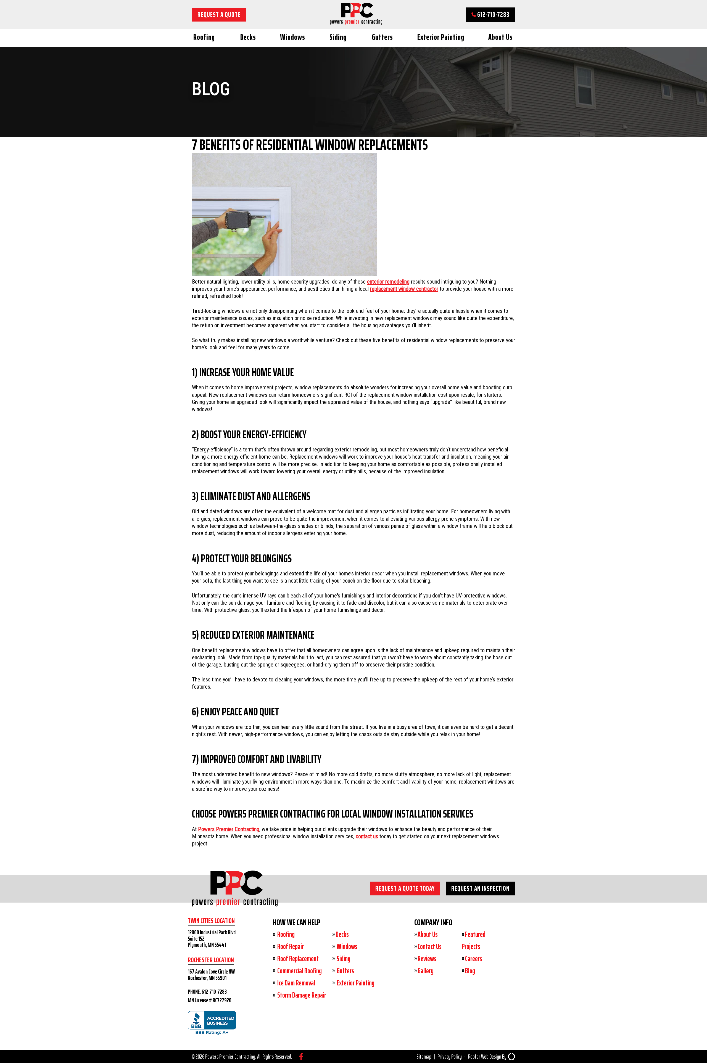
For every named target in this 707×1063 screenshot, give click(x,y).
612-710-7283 (493, 14)
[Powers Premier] (235, 899)
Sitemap (423, 1056)
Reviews (427, 958)
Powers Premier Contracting (228, 829)
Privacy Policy (449, 1056)
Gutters (382, 37)
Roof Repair (290, 946)
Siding (338, 37)
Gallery (426, 970)
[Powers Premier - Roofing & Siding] (356, 22)
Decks (248, 37)
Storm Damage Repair (301, 995)
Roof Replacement (297, 958)
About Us (500, 37)
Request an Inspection (480, 888)
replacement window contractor (404, 288)
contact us (367, 836)
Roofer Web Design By (487, 1056)
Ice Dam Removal (295, 982)
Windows (292, 37)
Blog (470, 970)
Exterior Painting (440, 37)
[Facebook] (301, 1056)
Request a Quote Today (405, 888)
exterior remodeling (388, 281)
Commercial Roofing (299, 970)
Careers (473, 958)
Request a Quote (219, 14)
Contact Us (430, 946)
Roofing (204, 37)
